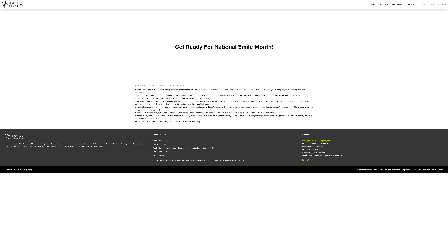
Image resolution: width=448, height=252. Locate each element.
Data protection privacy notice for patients (395, 169)
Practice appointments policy (366, 169)
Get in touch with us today (189, 121)
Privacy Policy (27, 169)
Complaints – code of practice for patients (428, 169)
